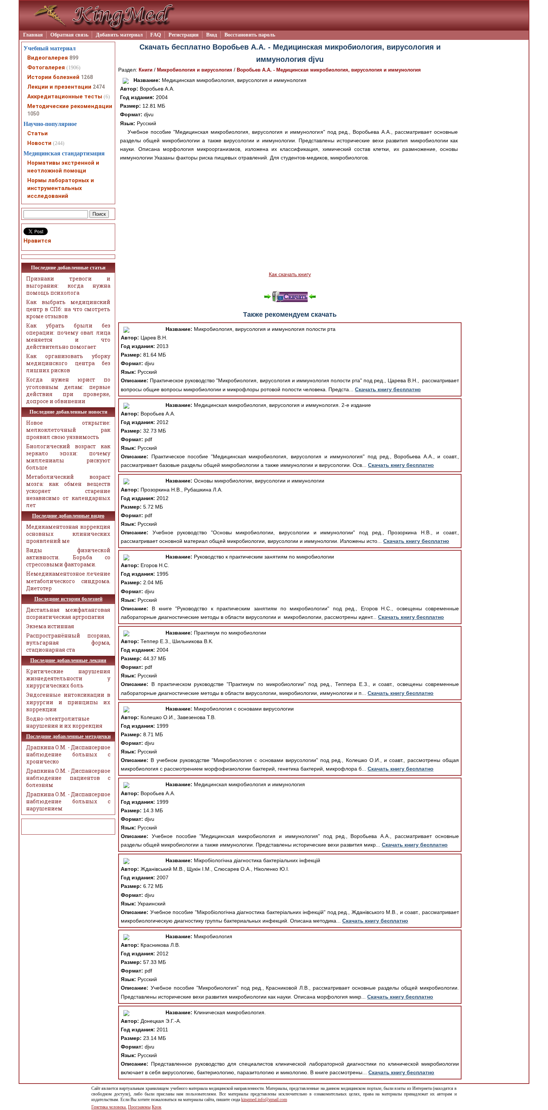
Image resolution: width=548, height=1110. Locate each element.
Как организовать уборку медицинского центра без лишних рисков (68, 363)
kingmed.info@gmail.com (264, 1099)
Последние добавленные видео (68, 516)
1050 (33, 114)
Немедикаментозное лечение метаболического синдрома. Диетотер (68, 580)
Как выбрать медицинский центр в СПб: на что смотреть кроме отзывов (68, 309)
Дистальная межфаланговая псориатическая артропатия (68, 613)
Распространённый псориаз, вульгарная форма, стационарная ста (68, 642)
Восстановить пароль (249, 35)
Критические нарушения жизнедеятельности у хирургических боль (68, 678)
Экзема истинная (50, 626)
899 (73, 58)
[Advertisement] (290, 216)
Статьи (37, 133)
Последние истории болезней (68, 599)
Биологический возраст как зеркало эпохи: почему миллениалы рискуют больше (68, 457)
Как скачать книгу (290, 274)
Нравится (37, 240)
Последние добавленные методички (68, 736)
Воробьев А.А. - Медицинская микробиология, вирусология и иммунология (329, 70)
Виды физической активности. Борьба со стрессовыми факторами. (68, 557)
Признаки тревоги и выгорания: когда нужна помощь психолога (68, 285)
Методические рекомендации (69, 106)
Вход (211, 35)
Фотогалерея (46, 67)
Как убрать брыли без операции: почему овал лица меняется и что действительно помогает (68, 336)
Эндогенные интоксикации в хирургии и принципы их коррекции (68, 701)
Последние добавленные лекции (68, 660)
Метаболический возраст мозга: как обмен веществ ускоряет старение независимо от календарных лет (68, 491)
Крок (156, 1107)
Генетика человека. (109, 1107)
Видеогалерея (47, 57)
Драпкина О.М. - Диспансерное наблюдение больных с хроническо (68, 754)
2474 (99, 87)
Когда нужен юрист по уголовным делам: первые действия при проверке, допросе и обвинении (68, 390)
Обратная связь (69, 35)
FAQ (155, 35)
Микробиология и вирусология (194, 70)
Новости (39, 143)
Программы (139, 1107)
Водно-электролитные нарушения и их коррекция (64, 722)
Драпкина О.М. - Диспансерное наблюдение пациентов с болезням (68, 777)
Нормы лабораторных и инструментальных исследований (60, 188)
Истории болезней (53, 77)
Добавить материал (119, 35)
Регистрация (184, 35)
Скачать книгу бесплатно (388, 389)
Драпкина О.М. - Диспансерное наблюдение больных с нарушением (68, 801)
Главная (33, 35)
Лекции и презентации (59, 86)
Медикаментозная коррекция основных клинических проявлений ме (68, 533)
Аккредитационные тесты (64, 96)
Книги (145, 70)
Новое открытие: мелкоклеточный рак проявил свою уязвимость (68, 429)
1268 (87, 77)
